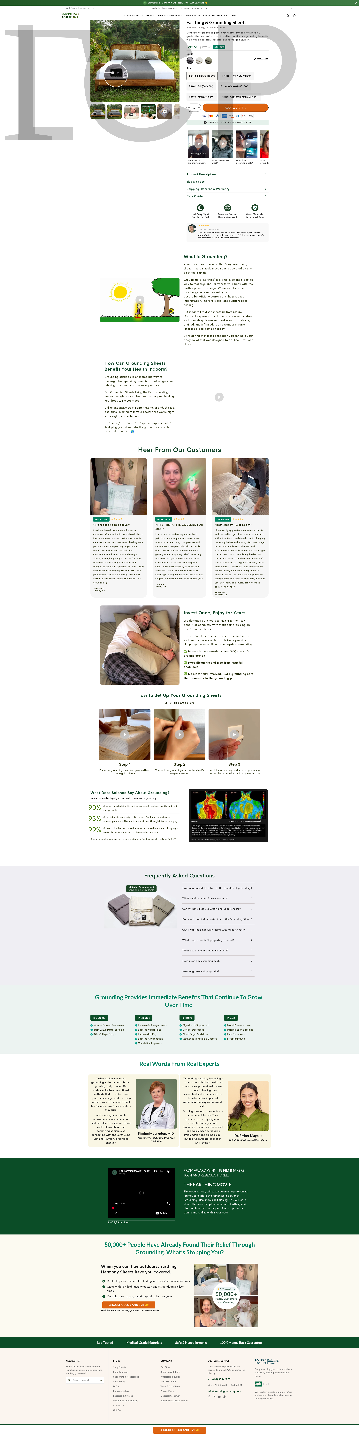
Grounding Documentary (125, 1400)
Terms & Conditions (170, 1386)
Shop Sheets (119, 1367)
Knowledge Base (121, 1391)
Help (234, 15)
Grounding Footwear (170, 15)
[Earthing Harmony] (69, 15)
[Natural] (199, 60)
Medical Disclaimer (170, 1395)
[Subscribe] (101, 1380)
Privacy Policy (167, 1391)
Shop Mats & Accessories (126, 1376)
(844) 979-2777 (175, 8)
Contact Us (118, 1405)
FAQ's (116, 1386)
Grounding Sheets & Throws (138, 15)
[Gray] (190, 60)
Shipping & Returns (170, 1372)
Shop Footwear (120, 1372)
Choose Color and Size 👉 (129, 1305)
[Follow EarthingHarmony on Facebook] (209, 1396)
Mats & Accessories (196, 15)
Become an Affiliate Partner (173, 1400)
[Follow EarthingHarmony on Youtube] (219, 1396)
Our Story (165, 1367)
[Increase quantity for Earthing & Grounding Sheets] (199, 108)
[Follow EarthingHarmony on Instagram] (214, 1396)
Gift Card (117, 1410)
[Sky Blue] (217, 60)
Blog (226, 15)
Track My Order (168, 1381)
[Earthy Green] (208, 60)
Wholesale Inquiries (170, 1376)
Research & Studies (123, 1395)
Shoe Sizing (119, 1381)
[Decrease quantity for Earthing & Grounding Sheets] (189, 108)
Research (217, 15)
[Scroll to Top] (353, 1420)
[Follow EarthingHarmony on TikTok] (224, 1396)
